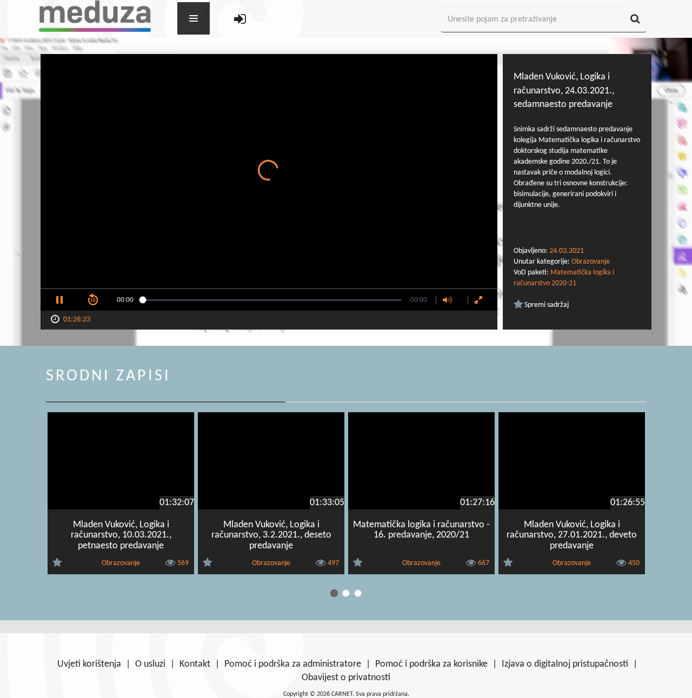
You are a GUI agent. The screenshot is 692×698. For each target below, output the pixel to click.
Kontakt (194, 664)
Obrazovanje (590, 262)
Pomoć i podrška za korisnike (431, 664)
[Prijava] (240, 19)
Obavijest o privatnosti (346, 677)
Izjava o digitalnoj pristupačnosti (565, 664)
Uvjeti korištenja (89, 664)
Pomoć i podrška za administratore (292, 664)
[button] (59, 300)
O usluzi (150, 664)
